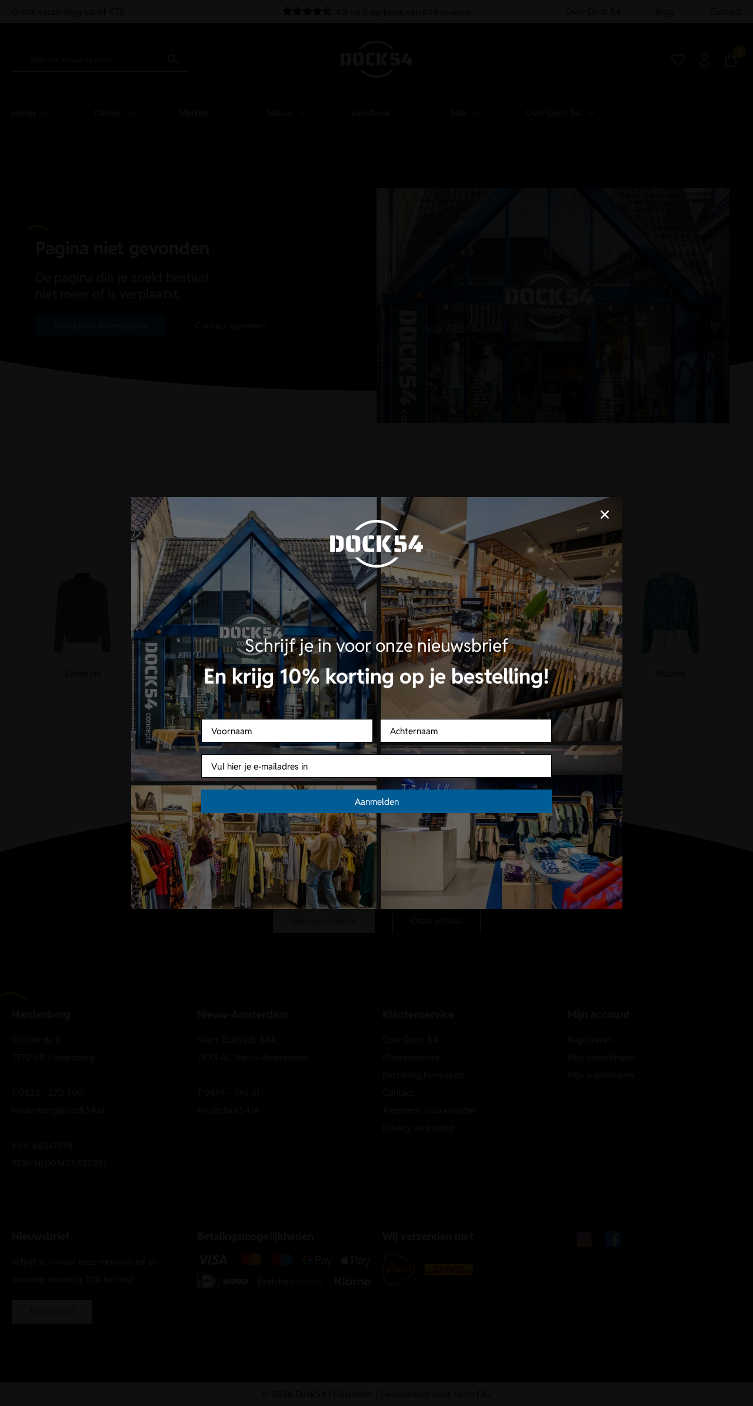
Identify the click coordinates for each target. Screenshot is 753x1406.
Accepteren (303, 744)
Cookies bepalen (450, 744)
